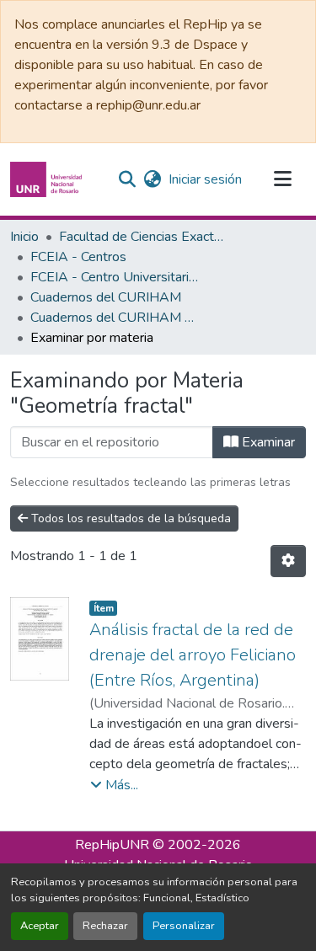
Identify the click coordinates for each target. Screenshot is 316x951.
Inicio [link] (24, 236)
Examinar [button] (266, 442)
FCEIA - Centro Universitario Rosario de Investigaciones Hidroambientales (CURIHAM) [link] (114, 277)
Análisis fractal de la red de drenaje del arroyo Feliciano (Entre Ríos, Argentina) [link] (192, 655)
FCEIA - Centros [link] (78, 257)
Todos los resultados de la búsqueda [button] (129, 518)
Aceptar (39, 925)
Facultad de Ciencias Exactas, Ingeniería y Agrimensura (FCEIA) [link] (143, 236)
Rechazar (105, 925)
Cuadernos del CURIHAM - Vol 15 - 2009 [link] (114, 317)
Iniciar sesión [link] (205, 179)
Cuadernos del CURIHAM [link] (105, 297)
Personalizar (184, 925)
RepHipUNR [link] (112, 845)
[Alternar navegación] (282, 179)
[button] (48, 179)
